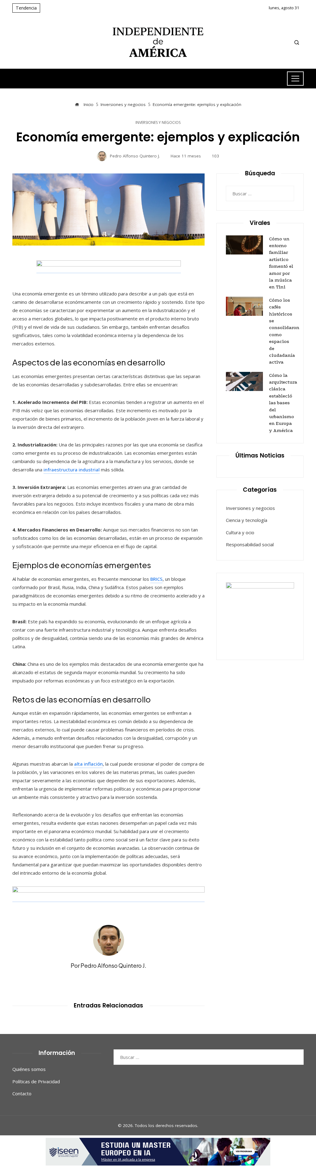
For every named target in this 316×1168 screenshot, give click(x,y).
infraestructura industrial (72, 469)
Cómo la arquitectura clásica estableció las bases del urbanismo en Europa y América (283, 402)
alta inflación (88, 764)
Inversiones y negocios (158, 122)
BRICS (156, 579)
